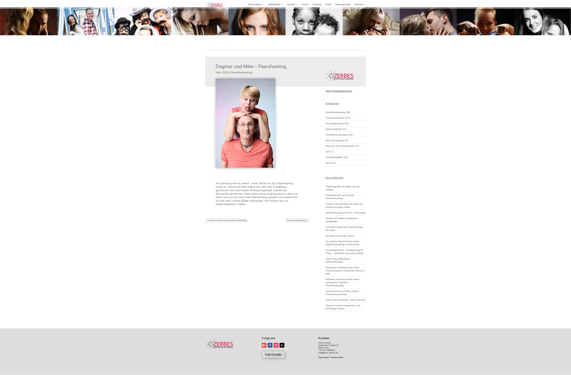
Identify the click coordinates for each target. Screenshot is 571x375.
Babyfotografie (333, 129)
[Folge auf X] (282, 345)
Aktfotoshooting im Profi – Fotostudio (345, 212)
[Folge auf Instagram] (276, 345)
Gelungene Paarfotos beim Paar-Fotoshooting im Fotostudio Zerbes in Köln (345, 270)
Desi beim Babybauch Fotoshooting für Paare (344, 228)
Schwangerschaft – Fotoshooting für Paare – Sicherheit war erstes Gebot (344, 252)
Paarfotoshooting (241, 72)
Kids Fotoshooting (335, 140)
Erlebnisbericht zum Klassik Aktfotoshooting (340, 197)
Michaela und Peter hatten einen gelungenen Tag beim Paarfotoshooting (342, 282)
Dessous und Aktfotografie (340, 146)
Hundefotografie (334, 157)
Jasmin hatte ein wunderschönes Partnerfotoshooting (342, 293)
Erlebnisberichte (342, 4)
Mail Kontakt (273, 354)
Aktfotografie (274, 4)
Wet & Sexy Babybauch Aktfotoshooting (338, 260)
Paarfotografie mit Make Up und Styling (342, 188)
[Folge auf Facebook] (270, 345)
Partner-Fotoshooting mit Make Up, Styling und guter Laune (344, 205)
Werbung (316, 4)
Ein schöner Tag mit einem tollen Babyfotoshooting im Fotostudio (342, 243)
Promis (305, 4)
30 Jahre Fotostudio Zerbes (340, 236)
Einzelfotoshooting (335, 112)
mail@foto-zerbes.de (328, 352)
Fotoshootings (254, 4)
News (329, 163)
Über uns (358, 4)
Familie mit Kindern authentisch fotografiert (342, 220)
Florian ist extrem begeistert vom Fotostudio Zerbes (343, 307)
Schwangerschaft (335, 123)
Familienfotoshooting (337, 134)
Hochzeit (291, 4)
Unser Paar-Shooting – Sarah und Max (345, 299)
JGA (328, 151)
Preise (328, 4)
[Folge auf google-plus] (264, 345)
